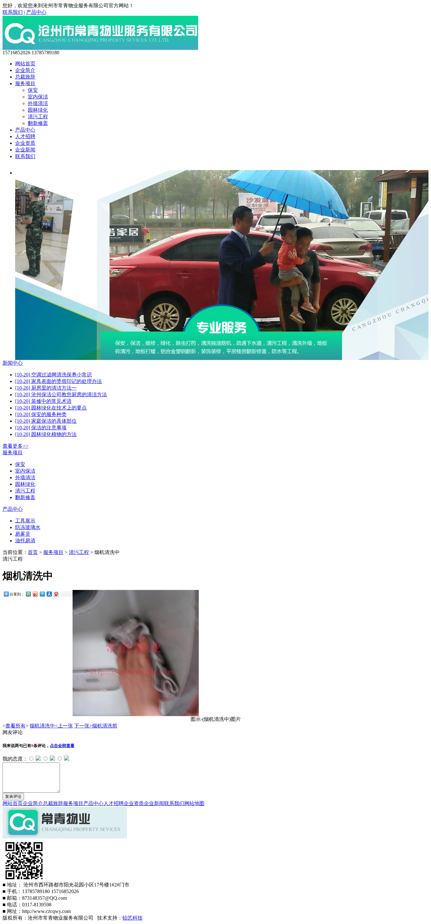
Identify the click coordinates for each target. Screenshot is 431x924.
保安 (33, 90)
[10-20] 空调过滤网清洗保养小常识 (53, 374)
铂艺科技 (132, 918)
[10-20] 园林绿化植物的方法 (46, 434)
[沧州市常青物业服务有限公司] (100, 48)
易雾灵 (22, 534)
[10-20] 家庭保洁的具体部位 (46, 421)
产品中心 (36, 12)
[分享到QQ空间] (28, 594)
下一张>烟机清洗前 (95, 725)
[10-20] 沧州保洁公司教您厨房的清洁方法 (61, 394)
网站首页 (25, 63)
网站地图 (194, 803)
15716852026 (16, 52)
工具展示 (25, 520)
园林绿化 (38, 110)
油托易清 (25, 540)
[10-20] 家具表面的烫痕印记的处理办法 (58, 381)
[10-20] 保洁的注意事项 (41, 427)
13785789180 (45, 52)
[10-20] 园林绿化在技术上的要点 (51, 407)
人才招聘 (25, 136)
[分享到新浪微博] (35, 594)
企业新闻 (25, 149)
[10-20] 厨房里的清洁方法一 (46, 388)
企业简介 (25, 70)
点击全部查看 (62, 745)
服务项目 (25, 83)
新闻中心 (13, 363)
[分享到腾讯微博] (41, 594)
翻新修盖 (38, 123)
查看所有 (15, 725)
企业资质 (25, 143)
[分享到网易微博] (55, 594)
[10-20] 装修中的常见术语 (43, 401)
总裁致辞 (25, 76)
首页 (33, 552)
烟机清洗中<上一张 (51, 725)
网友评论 (13, 732)
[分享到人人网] (48, 594)
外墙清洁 (38, 103)
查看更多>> (15, 446)
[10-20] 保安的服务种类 (41, 414)
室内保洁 (38, 96)
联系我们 (13, 12)
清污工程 (38, 116)
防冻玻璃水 (27, 527)
